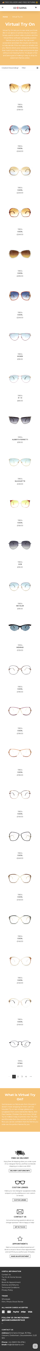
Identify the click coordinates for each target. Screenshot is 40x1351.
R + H (20, 398)
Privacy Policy (7, 1290)
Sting (20, 1063)
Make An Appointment (20, 1256)
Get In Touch (20, 1227)
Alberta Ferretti (20, 440)
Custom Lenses (20, 1200)
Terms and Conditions (10, 1287)
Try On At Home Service (11, 1277)
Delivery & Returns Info (20, 1171)
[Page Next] (31, 1077)
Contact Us (6, 1275)
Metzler (20, 606)
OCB (20, 564)
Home (5, 17)
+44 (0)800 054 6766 (16, 1342)
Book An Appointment (11, 1282)
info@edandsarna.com (15, 1345)
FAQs (4, 1280)
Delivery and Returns (10, 1285)
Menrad (20, 647)
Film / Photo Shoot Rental (12, 1302)
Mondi (20, 356)
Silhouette (20, 481)
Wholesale (6, 1299)
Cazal (20, 107)
